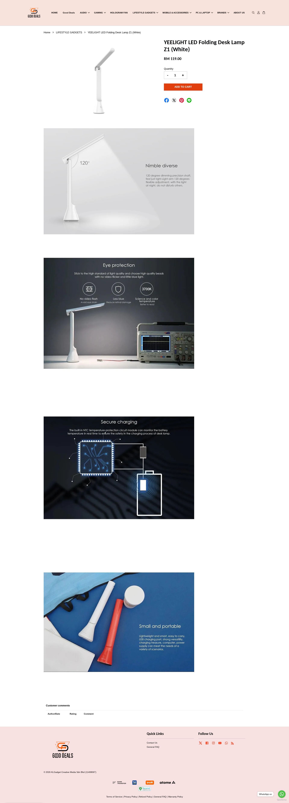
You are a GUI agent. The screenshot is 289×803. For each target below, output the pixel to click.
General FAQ (153, 747)
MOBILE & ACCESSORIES (175, 12)
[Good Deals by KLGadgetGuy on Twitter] (200, 744)
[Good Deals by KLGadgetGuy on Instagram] (213, 744)
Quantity (168, 68)
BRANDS (221, 12)
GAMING (98, 12)
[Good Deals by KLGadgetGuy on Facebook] (207, 744)
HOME (54, 12)
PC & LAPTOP (203, 12)
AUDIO (83, 12)
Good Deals (69, 12)
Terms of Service (114, 796)
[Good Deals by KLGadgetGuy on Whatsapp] (226, 744)
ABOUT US (239, 12)
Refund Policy (145, 796)
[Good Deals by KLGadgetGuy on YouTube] (220, 744)
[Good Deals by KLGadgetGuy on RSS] (232, 744)
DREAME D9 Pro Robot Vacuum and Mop (27, 795)
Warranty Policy (175, 796)
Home (47, 32)
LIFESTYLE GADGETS (144, 12)
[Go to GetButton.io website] (282, 800)
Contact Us (152, 743)
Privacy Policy (130, 796)
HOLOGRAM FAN (119, 12)
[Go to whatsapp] (282, 794)
